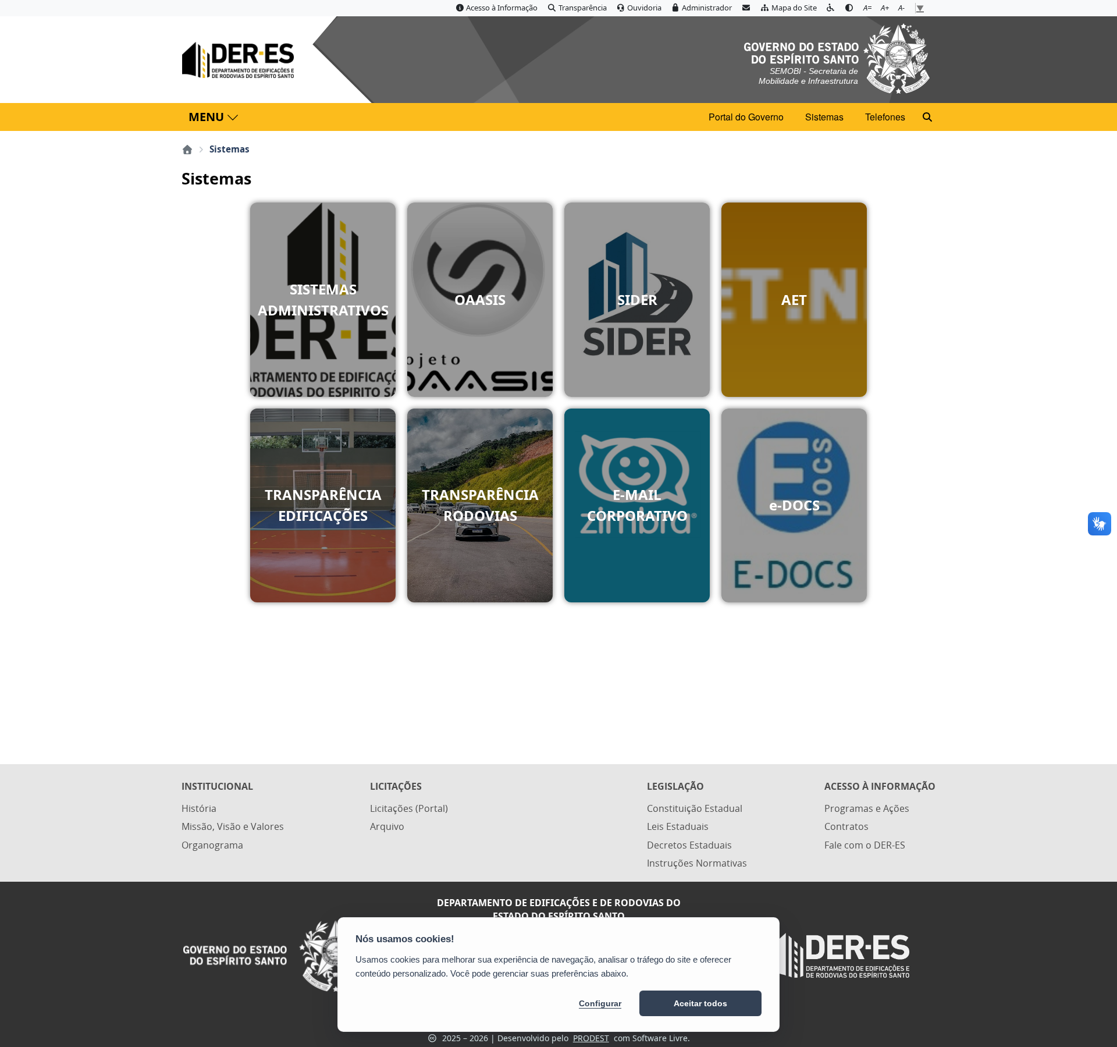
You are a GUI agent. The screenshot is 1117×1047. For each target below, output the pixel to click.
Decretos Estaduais (689, 845)
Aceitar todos (700, 1003)
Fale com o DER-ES (864, 845)
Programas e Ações (866, 808)
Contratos (846, 826)
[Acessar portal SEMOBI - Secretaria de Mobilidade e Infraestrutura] (837, 57)
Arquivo (387, 826)
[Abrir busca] (927, 117)
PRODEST (591, 1038)
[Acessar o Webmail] (745, 8)
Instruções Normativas (697, 863)
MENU (206, 117)
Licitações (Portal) (409, 808)
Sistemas (824, 116)
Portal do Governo (746, 116)
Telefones (885, 116)
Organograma (212, 845)
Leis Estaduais (678, 826)
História (199, 808)
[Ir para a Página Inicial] (240, 60)
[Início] (187, 149)
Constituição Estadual (694, 808)
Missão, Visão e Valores (233, 826)
